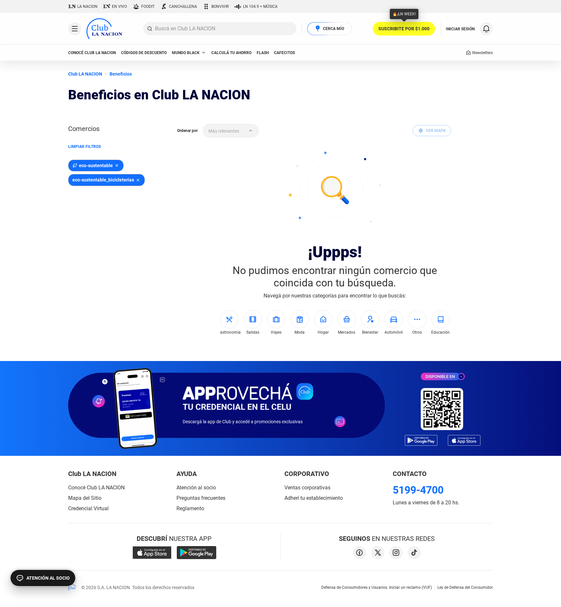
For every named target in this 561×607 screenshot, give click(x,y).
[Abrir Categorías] (74, 28)
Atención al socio (196, 487)
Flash (263, 53)
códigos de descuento (144, 53)
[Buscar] (149, 28)
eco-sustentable (96, 165)
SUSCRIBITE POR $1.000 (404, 28)
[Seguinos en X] (377, 552)
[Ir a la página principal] (104, 28)
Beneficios (121, 74)
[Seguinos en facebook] (359, 552)
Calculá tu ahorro (231, 53)
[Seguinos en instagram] (395, 552)
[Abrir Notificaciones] (486, 28)
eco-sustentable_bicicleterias (103, 179)
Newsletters (482, 53)
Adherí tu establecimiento (313, 498)
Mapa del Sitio (84, 498)
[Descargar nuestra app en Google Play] (196, 552)
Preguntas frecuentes (200, 498)
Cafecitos (284, 53)
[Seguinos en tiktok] (414, 552)
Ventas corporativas (307, 487)
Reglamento (190, 508)
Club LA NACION (85, 74)
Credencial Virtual (88, 508)
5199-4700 (418, 490)
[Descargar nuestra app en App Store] (152, 552)
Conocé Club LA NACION (96, 487)
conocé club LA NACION (92, 53)
